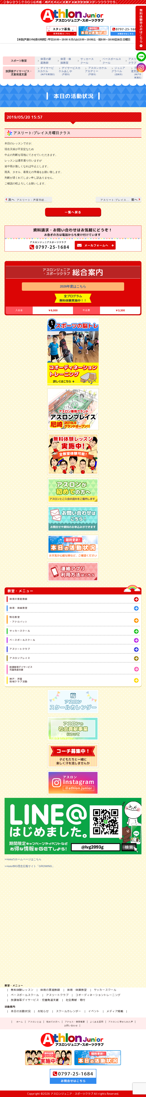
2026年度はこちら (73, 286)
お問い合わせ (71, 1025)
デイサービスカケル (46, 70)
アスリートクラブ (135, 60)
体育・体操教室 (65, 60)
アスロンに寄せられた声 (120, 1022)
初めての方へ (53, 1022)
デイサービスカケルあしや (69, 70)
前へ (119, 199)
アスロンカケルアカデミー (96, 70)
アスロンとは (34, 1022)
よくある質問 (96, 1022)
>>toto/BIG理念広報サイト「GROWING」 (30, 866)
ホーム (19, 1022)
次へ (27, 199)
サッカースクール (87, 60)
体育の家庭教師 (45, 60)
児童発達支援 (136, 72)
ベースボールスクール (111, 60)
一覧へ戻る (73, 212)
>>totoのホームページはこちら (23, 859)
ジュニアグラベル (118, 70)
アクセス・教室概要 (75, 1022)
